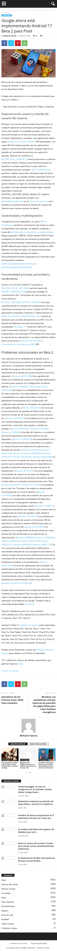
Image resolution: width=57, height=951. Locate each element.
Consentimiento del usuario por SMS (18, 344)
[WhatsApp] (24, 43)
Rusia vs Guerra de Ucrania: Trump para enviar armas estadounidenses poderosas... (36, 846)
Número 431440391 (22, 457)
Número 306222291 (31, 408)
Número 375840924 (45, 537)
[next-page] (30, 772)
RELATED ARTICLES (18, 744)
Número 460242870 (11, 485)
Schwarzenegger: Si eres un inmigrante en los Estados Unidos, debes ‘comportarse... (35, 789)
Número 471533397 (39, 429)
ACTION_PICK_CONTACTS (14, 159)
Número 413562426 (22, 439)
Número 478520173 (28, 516)
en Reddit (29, 604)
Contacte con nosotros (18, 943)
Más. (21, 664)
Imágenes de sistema (29, 625)
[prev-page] (26, 772)
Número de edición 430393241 (27, 453)
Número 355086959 (26, 537)
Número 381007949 (10, 541)
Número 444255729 (15, 418)
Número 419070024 (31, 450)
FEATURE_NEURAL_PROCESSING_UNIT (21, 316)
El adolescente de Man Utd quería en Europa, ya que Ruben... (36, 859)
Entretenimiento (8, 906)
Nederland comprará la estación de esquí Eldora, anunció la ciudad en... (36, 802)
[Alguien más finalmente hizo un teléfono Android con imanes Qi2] (28, 754)
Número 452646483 (22, 544)
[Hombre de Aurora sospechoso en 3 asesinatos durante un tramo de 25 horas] (8, 819)
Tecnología (12, 10)
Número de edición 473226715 (16, 583)
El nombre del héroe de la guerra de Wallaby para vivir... (36, 830)
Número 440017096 (22, 376)
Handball (5, 919)
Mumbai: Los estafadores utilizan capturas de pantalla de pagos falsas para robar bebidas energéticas (44, 704)
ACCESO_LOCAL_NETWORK (15, 288)
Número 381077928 (30, 541)
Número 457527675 (24, 471)
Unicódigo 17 (20, 327)
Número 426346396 (42, 457)
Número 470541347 (20, 429)
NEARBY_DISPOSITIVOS (13, 291)
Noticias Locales (8, 889)
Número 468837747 (42, 544)
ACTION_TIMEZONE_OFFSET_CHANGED (21, 302)
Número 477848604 (10, 432)
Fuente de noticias (10, 671)
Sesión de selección (39, 201)
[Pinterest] (18, 43)
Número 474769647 (34, 527)
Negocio (4, 911)
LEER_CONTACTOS (40, 170)
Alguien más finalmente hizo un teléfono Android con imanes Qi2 (28, 765)
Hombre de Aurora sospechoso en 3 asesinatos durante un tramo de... (36, 816)
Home (3, 10)
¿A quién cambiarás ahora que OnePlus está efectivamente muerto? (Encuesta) (45, 765)
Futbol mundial (7, 924)
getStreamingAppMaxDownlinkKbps (17, 264)
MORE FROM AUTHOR (38, 744)
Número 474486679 (44, 506)
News (3, 880)
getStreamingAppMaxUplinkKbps (16, 267)
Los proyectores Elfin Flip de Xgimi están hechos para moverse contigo (9, 765)
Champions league (9, 928)
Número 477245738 (31, 485)
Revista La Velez (43, 948)
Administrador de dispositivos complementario (32, 232)
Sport (3, 898)
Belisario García (10, 36)
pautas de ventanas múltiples (21, 141)
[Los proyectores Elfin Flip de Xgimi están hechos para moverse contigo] (10, 754)
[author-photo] (28, 726)
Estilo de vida (7, 915)
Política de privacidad (39, 943)
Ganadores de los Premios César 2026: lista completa (12, 699)
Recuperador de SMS (31, 341)
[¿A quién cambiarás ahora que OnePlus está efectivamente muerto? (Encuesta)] (47, 754)
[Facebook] (4, 43)
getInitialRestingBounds (12, 201)
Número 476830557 (19, 386)
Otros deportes (7, 902)
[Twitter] (11, 43)
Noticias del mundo (9, 884)
